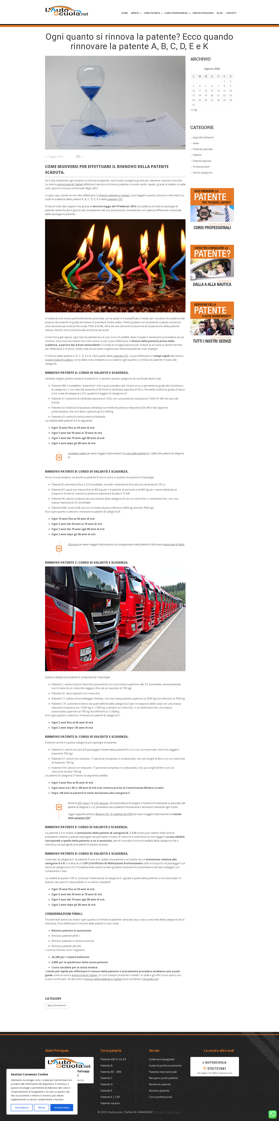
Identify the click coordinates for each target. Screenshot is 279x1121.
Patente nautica (110, 1103)
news (196, 143)
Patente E (106, 1090)
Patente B (107, 1065)
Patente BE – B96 (111, 1072)
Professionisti (201, 166)
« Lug (193, 109)
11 (199, 90)
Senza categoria (202, 172)
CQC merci (83, 803)
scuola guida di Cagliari (59, 360)
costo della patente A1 (137, 453)
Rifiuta (41, 1107)
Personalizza (22, 1107)
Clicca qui (73, 544)
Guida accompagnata (161, 1059)
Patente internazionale (163, 1072)
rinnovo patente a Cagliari (114, 195)
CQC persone (101, 803)
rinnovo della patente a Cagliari (103, 979)
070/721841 (216, 1069)
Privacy (160, 1112)
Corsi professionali (160, 1097)
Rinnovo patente (159, 1090)
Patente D (107, 1084)
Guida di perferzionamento (165, 1065)
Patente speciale (203, 149)
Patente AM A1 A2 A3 (113, 1059)
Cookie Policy (173, 1112)
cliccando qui (150, 979)
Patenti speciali (202, 161)
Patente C (106, 1078)
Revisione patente (160, 1084)
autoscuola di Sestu (173, 544)
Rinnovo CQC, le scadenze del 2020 (114, 814)
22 (224, 95)
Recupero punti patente (163, 1078)
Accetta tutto (62, 1107)
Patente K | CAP (110, 1097)
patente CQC (115, 199)
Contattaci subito (77, 453)
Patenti (197, 155)
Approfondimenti (56, 1005)
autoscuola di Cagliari (70, 184)
